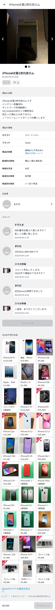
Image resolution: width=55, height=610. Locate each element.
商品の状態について (34, 153)
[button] (4, 4)
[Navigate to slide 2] (29, 67)
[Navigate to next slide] (52, 39)
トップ (4, 596)
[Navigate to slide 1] (26, 67)
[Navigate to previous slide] (3, 39)
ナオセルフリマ (18, 596)
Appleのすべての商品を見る (16, 588)
